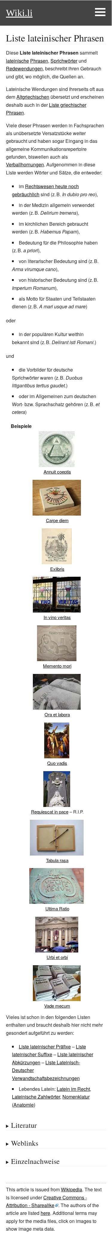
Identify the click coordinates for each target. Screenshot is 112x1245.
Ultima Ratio (57, 908)
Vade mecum (57, 1006)
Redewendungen (24, 68)
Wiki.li (19, 12)
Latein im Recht (73, 1088)
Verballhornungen (25, 164)
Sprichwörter (63, 60)
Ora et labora (57, 714)
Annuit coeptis (57, 471)
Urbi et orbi (57, 957)
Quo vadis (57, 763)
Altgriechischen (32, 96)
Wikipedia (71, 1189)
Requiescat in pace (49, 811)
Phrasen (39, 60)
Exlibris (57, 569)
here (45, 1213)
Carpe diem (57, 520)
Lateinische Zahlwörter (36, 1096)
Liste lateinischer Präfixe (45, 1046)
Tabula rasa (57, 860)
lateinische (17, 60)
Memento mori (57, 666)
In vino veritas (57, 617)
